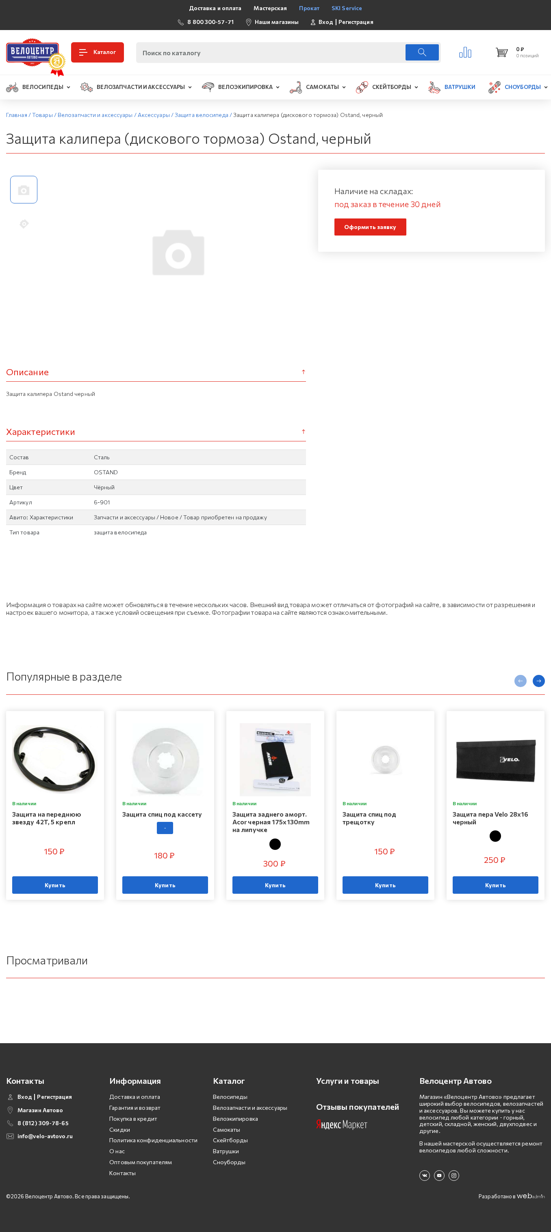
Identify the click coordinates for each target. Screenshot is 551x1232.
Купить (55, 885)
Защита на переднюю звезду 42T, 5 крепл (46, 818)
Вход (326, 22)
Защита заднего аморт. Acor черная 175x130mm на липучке (271, 821)
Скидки (119, 1129)
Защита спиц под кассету (162, 814)
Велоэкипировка (235, 1118)
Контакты (122, 1172)
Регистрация (355, 22)
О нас (117, 1151)
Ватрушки (226, 1151)
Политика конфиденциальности (153, 1140)
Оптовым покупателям (140, 1162)
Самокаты (227, 1129)
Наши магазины (277, 21)
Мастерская (270, 7)
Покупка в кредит (133, 1118)
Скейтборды (230, 1140)
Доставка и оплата (215, 7)
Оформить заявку (370, 226)
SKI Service (347, 7)
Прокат (309, 7)
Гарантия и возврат (135, 1107)
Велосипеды (230, 1096)
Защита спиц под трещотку (370, 818)
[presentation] (520, 681)
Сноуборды (229, 1162)
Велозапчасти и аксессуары (250, 1107)
